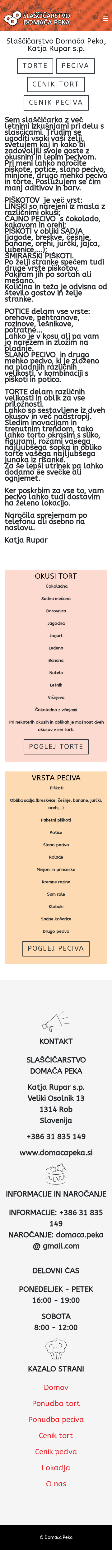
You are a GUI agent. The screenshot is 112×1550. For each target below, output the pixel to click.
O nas (56, 1484)
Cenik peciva (56, 1451)
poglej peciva (56, 948)
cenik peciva (56, 103)
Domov (56, 1387)
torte (35, 66)
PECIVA (76, 66)
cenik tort (56, 84)
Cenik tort (56, 1435)
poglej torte (56, 747)
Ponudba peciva (56, 1419)
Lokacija (56, 1467)
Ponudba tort (56, 1403)
